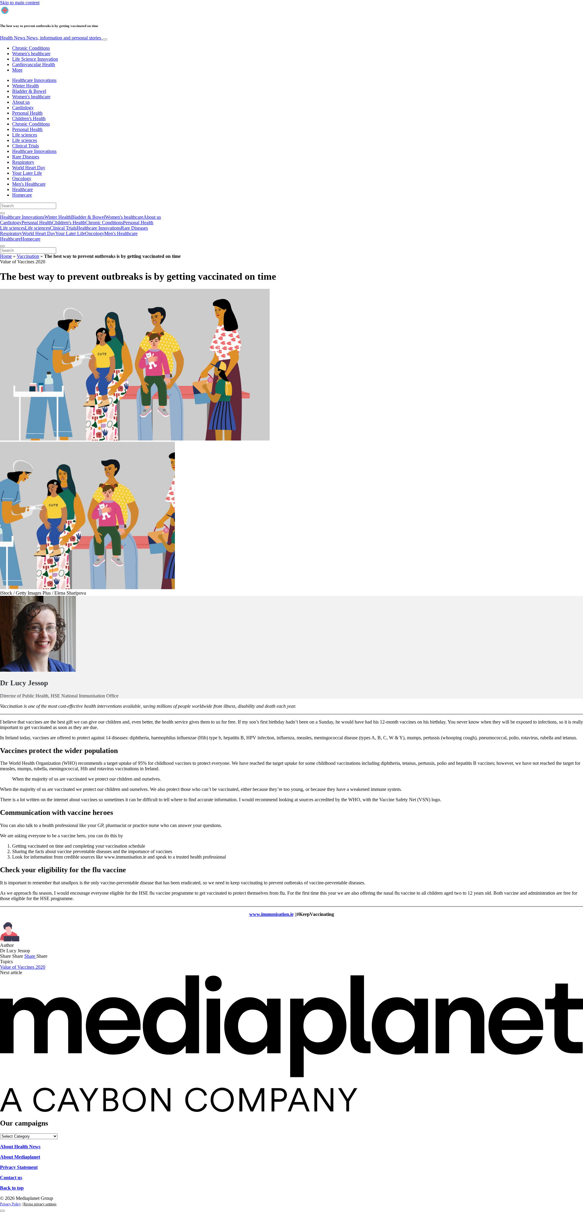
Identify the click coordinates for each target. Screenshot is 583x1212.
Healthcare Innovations (34, 80)
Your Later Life (27, 173)
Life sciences (24, 134)
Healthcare (22, 189)
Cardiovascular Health (33, 64)
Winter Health (25, 85)
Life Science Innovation (35, 59)
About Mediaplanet (20, 1157)
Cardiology (23, 107)
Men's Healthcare (29, 184)
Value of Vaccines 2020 (22, 967)
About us (21, 102)
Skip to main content (19, 2)
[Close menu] (2, 246)
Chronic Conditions (31, 48)
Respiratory (23, 162)
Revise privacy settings (39, 1204)
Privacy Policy (10, 1204)
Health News (50, 37)
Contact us (11, 1177)
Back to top (12, 1187)
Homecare (22, 194)
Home (6, 256)
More (17, 70)
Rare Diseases (25, 156)
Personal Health (27, 113)
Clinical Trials (25, 145)
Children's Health (29, 118)
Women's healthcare (31, 53)
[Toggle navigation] (104, 39)
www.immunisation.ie (271, 914)
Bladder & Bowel (29, 91)
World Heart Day (28, 167)
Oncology (21, 178)
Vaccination (28, 256)
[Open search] (2, 213)
